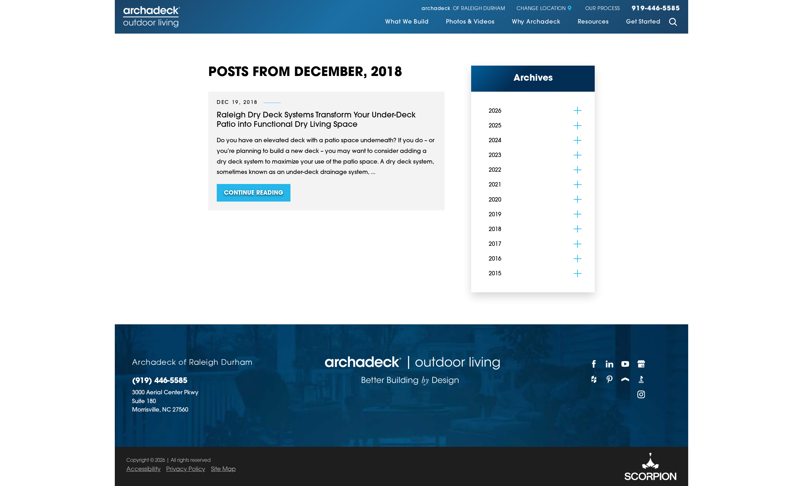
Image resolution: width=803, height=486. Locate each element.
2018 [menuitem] (495, 230)
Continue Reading (253, 193)
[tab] (577, 110)
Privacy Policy (185, 469)
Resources (593, 22)
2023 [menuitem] (495, 156)
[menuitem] (407, 22)
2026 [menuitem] (495, 111)
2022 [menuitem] (495, 170)
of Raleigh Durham (463, 9)
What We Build (407, 22)
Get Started (643, 22)
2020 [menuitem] (495, 200)
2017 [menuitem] (495, 244)
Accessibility (143, 469)
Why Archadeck (536, 22)
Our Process (602, 9)
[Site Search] (673, 23)
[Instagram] (641, 394)
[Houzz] (594, 379)
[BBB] (641, 379)
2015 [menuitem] (495, 274)
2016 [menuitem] (495, 259)
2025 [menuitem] (495, 126)
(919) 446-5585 (159, 381)
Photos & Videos (470, 22)
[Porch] (625, 379)
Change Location (541, 9)
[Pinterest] (610, 379)
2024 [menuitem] (495, 141)
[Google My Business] (641, 363)
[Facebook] (594, 363)
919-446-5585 (656, 9)
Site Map (223, 469)
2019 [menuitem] (495, 215)
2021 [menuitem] (495, 185)
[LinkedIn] (610, 363)
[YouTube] (625, 363)
